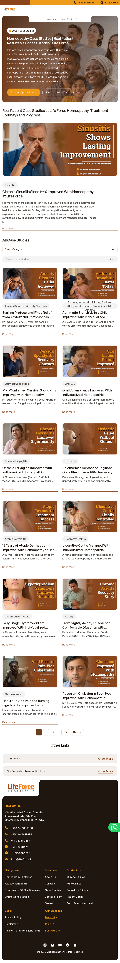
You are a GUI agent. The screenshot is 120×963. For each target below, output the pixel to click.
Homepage (51, 19)
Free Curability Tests (58, 92)
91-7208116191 (111, 2)
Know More (105, 758)
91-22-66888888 (86, 2)
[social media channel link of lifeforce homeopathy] (45, 945)
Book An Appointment (80, 903)
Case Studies (67, 19)
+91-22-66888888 (22, 828)
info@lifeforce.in (21, 859)
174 (65, 732)
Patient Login (75, 896)
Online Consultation (17, 896)
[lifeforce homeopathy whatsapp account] (114, 827)
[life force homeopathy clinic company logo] (22, 789)
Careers (50, 883)
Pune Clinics (74, 883)
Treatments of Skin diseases (22, 890)
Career (49, 903)
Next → (77, 732)
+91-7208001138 (20, 840)
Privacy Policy (13, 917)
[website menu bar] (114, 9)
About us (50, 877)
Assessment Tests (16, 883)
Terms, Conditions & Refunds (22, 930)
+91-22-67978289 (21, 834)
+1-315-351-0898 (20, 853)
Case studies (53, 890)
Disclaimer (11, 924)
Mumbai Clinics (76, 877)
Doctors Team (53, 896)
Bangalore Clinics (77, 890)
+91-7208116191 (20, 847)
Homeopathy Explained (18, 877)
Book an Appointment (23, 92)
